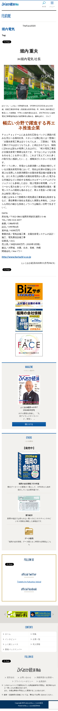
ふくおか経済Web (10, 4)
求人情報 (36, 644)
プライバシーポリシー (23, 681)
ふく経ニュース (11, 644)
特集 (34, 634)
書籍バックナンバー (13, 649)
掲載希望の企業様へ (45, 677)
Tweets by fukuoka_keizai (29, 581)
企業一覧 (36, 639)
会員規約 (42, 681)
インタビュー (10, 639)
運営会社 (10, 677)
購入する (29, 424)
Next (53, 614)
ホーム (8, 634)
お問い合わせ (25, 677)
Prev (5, 614)
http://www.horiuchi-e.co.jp (16, 256)
